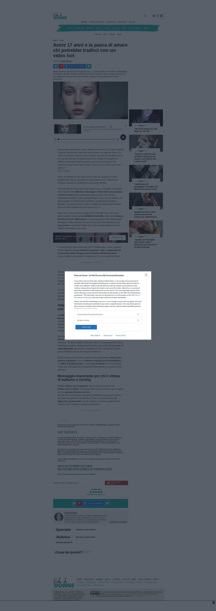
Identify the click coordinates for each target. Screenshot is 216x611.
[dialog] (108, 305)
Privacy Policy (121, 335)
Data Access (108, 335)
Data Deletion (95, 335)
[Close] (147, 275)
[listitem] (108, 314)
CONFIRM (86, 327)
